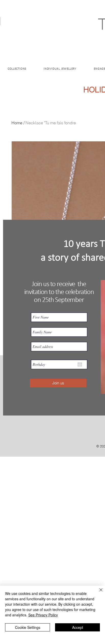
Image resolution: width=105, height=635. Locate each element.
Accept (77, 627)
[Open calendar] (80, 364)
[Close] (98, 593)
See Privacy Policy (43, 614)
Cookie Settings (27, 627)
